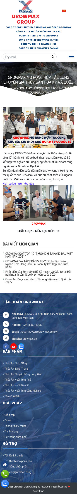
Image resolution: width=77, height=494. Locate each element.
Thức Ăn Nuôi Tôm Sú (16, 385)
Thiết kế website (59, 486)
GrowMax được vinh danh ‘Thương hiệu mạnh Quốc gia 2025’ (38, 280)
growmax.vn (30, 338)
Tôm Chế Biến (12, 396)
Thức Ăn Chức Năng (15, 363)
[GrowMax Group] (26, 6)
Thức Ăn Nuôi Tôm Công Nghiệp (22, 390)
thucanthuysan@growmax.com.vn (35, 331)
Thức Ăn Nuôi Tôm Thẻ (17, 379)
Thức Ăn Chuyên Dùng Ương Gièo (23, 374)
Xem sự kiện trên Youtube (18, 183)
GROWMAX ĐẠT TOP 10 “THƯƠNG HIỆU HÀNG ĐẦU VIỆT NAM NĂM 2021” (39, 254)
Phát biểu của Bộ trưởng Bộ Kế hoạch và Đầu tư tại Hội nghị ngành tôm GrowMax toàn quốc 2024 (38, 272)
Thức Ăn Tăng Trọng (16, 368)
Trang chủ (9, 88)
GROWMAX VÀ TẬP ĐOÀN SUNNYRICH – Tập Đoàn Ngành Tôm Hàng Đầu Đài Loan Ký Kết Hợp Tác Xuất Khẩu (36, 264)
